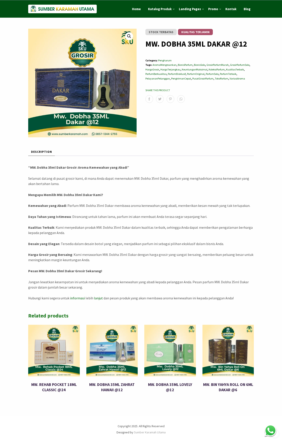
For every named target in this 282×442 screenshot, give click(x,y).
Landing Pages (190, 9)
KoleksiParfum (217, 69)
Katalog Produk (160, 9)
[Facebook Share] (149, 99)
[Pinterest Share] (170, 99)
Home (136, 9)
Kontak (230, 9)
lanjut (98, 298)
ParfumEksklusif (177, 74)
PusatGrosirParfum (202, 78)
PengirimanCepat (181, 78)
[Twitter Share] (160, 99)
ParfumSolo (212, 74)
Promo (213, 9)
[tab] (41, 152)
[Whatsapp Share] (181, 99)
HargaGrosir (152, 69)
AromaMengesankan (164, 64)
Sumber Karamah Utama (150, 432)
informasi (77, 298)
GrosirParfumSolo (239, 64)
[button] (129, 36)
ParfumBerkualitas (156, 74)
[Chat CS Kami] (270, 430)
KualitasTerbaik (235, 69)
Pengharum (165, 60)
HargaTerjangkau (170, 69)
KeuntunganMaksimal (194, 69)
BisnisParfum (185, 64)
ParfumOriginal (195, 74)
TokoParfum (221, 78)
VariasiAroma (237, 78)
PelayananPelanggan (157, 78)
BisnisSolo (199, 64)
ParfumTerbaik (228, 74)
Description (41, 152)
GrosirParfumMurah (217, 64)
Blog (247, 9)
